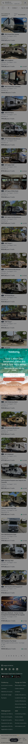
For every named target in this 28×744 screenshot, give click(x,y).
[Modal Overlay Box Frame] (14, 372)
